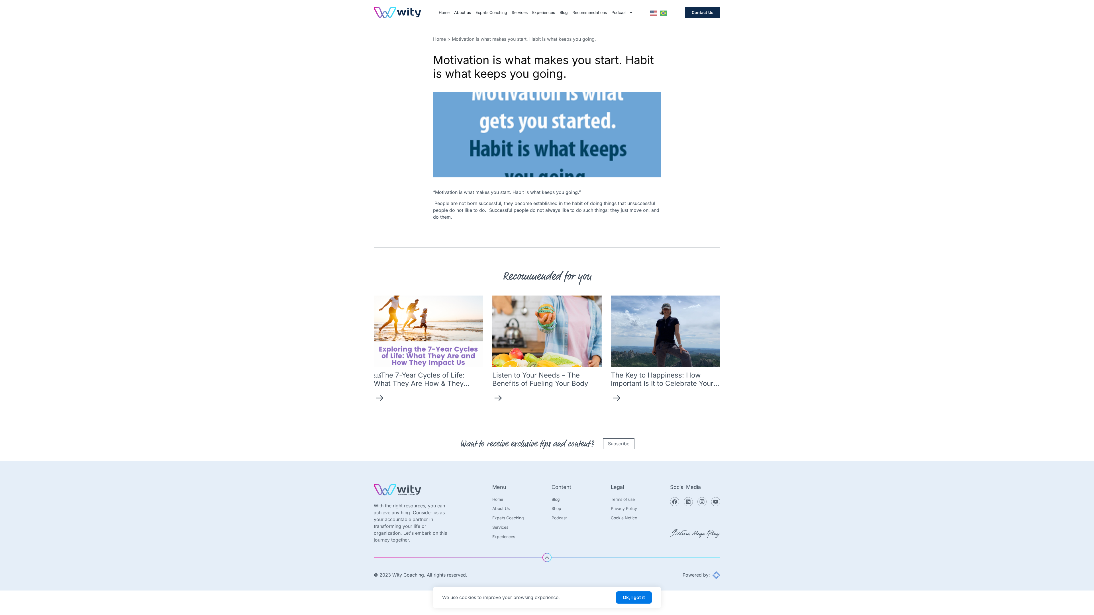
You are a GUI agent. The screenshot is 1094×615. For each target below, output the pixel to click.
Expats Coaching (491, 12)
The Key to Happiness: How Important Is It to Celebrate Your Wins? (662, 383)
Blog (564, 12)
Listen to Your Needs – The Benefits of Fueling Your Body (540, 379)
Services (520, 12)
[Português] (663, 12)
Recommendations (589, 12)
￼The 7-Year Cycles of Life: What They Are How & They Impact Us (419, 383)
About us (462, 12)
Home (444, 12)
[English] (654, 12)
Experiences (543, 12)
